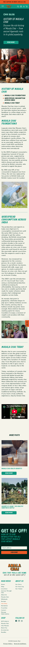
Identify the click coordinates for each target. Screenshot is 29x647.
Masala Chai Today (12, 103)
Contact (3, 610)
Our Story (18, 584)
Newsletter (4, 605)
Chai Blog (4, 603)
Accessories (5, 630)
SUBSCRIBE (14, 552)
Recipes (3, 601)
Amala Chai (16, 641)
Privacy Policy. (8, 643)
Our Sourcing (19, 586)
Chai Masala (5, 625)
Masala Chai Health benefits (12, 469)
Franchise (4, 608)
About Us (4, 595)
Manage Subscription (5, 613)
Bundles (3, 632)
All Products (5, 621)
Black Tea (4, 628)
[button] (26, 6)
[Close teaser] (25, 326)
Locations (4, 589)
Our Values (18, 589)
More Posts (14, 435)
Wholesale (4, 599)
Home (3, 584)
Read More (11, 42)
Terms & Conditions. (20, 643)
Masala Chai (5, 597)
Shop (2, 586)
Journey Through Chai (6, 591)
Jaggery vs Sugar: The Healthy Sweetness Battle (12, 507)
